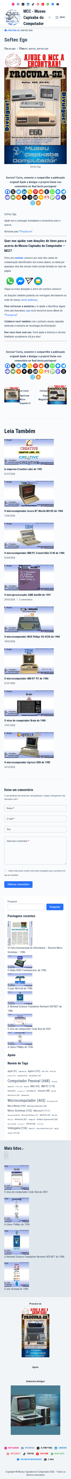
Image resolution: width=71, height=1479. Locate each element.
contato (18, 257)
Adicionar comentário (18, 841)
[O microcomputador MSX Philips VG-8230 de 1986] (29, 619)
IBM (35, 1086)
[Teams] (7, 197)
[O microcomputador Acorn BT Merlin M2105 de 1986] (29, 493)
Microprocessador (37, 1106)
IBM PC (24, 49)
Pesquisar (12, 901)
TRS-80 (31, 1124)
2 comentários (26, 599)
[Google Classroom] (41, 197)
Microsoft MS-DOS (14, 1115)
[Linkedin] (24, 191)
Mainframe (25, 1095)
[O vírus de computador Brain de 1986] (29, 702)
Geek (26, 1086)
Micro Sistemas (20, 1110)
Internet (44, 1090)
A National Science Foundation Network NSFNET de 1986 (34, 1256)
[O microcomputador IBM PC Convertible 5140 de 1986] (29, 535)
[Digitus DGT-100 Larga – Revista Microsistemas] (35, 1410)
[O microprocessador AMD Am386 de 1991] (29, 577)
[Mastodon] (57, 197)
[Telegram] (63, 191)
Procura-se (26, 231)
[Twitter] (18, 191)
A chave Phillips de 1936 (20, 1047)
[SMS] (52, 197)
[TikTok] (33, 4)
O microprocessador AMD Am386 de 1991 (27, 594)
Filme (19, 1086)
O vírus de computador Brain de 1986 (25, 720)
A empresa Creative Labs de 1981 (23, 469)
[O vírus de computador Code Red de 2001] (35, 1177)
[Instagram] (13, 4)
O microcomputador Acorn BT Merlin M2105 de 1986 (33, 511)
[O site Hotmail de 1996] (35, 1274)
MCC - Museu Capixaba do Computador (34, 17)
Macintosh (14, 1095)
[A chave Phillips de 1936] (35, 1210)
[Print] (18, 197)
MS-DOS (45, 1115)
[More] (38, 202)
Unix (40, 1124)
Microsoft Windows (29, 1115)
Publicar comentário (18, 884)
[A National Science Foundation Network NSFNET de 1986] (35, 1242)
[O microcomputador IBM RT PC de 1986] (29, 661)
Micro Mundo (17, 1105)
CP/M (54, 1082)
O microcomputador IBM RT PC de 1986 (26, 678)
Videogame (17, 1128)
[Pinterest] (38, 4)
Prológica (32, 1119)
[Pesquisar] (49, 17)
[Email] (13, 197)
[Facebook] (18, 4)
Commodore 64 (22, 1076)
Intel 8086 (21, 1091)
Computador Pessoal (29, 1081)
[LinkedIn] (28, 4)
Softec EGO (42, 49)
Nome (10, 808)
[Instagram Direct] (29, 280)
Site (9, 829)
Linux (53, 1091)
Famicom (11, 1086)
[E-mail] (57, 4)
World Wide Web (44, 1128)
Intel (12, 1090)
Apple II (34, 1071)
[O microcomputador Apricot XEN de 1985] (29, 745)
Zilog (56, 1128)
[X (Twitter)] (23, 4)
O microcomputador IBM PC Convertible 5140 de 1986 (34, 553)
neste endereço (29, 299)
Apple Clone (22, 1071)
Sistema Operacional (47, 1119)
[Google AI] (29, 197)
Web (32, 1128)
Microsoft (42, 1110)
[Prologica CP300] (36, 1332)
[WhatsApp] (48, 4)
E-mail (10, 818)
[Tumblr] (46, 191)
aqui (28, 310)
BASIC (53, 1071)
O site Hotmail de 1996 (16, 1289)
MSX (54, 1115)
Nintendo (21, 1119)
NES (10, 1119)
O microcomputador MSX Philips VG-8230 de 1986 (32, 636)
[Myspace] (35, 197)
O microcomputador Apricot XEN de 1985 (27, 762)
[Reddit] (41, 191)
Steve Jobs (12, 1124)
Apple (12, 1071)
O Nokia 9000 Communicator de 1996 (27, 970)
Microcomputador (26, 1100)
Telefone (21, 1124)
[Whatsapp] (52, 191)
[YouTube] (43, 4)
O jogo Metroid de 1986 (20, 988)
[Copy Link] (29, 191)
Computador (35, 1076)
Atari (45, 1071)
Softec (32, 49)
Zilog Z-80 (14, 1133)
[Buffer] (24, 197)
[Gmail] (46, 197)
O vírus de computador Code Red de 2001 (29, 1028)
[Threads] (63, 197)
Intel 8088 (31, 1091)
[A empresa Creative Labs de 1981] (29, 451)
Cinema (12, 1076)
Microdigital (52, 1101)
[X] (13, 191)
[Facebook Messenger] (53, 4)
